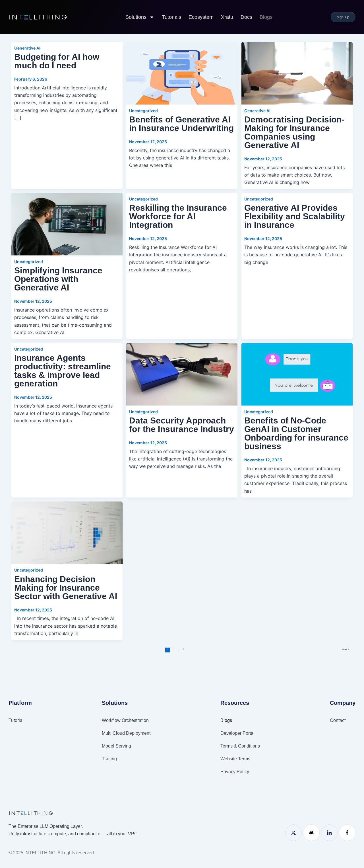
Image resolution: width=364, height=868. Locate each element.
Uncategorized (143, 110)
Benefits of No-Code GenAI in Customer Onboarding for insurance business (296, 433)
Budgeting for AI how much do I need (56, 61)
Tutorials (171, 17)
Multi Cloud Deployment (126, 733)
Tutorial (16, 720)
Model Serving (116, 746)
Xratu (227, 17)
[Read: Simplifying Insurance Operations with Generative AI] (67, 224)
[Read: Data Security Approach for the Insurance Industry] (181, 374)
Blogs (266, 17)
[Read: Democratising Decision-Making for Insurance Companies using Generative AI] (297, 73)
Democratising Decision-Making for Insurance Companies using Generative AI (294, 132)
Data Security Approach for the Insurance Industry (181, 425)
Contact (338, 720)
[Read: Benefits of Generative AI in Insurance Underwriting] (181, 73)
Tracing (109, 758)
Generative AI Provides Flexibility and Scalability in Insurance (294, 216)
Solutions (135, 17)
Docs (246, 17)
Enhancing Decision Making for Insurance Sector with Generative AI (65, 587)
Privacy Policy (234, 771)
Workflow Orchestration (125, 720)
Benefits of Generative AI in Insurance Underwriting (181, 124)
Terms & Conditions (240, 746)
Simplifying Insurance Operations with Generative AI (58, 279)
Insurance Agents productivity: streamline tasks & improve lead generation (62, 370)
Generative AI (27, 48)
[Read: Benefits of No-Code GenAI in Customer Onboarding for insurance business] (297, 374)
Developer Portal (237, 733)
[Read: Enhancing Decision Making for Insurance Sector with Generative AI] (67, 532)
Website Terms (235, 758)
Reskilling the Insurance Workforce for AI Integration (178, 216)
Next (345, 649)
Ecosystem (201, 17)
